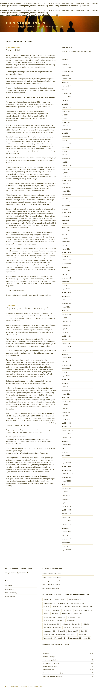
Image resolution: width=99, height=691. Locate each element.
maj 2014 (65, 234)
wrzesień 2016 (66, 158)
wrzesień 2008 (66, 477)
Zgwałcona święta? (53, 581)
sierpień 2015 (66, 191)
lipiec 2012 (65, 310)
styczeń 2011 (66, 376)
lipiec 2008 (65, 484)
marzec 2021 (66, 64)
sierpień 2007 (66, 524)
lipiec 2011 (65, 354)
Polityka (76, 624)
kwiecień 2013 (66, 278)
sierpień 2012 (66, 307)
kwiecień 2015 (66, 202)
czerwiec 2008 (66, 488)
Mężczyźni (71, 620)
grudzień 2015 (66, 180)
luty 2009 (65, 459)
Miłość (60, 620)
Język (47, 613)
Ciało (47, 606)
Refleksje (77, 627)
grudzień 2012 (66, 292)
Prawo (67, 627)
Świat (87, 638)
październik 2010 (67, 387)
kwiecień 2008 (66, 495)
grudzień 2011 (66, 336)
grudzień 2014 (66, 213)
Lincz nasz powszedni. (53, 588)
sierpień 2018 (66, 100)
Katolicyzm (67, 613)
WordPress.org (10, 596)
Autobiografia (49, 603)
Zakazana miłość (74, 638)
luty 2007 (65, 546)
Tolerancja (71, 634)
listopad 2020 (66, 68)
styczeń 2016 (66, 176)
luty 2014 (65, 245)
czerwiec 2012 (66, 314)
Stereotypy (49, 634)
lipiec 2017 (65, 133)
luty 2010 (65, 416)
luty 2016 (65, 173)
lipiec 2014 (65, 227)
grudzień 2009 (66, 423)
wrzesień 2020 (66, 75)
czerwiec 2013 (66, 271)
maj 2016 (65, 162)
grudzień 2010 (66, 379)
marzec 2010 (66, 412)
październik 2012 (67, 300)
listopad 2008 (66, 470)
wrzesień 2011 (66, 347)
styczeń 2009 (66, 463)
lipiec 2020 (65, 82)
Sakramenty (73, 631)
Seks (84, 631)
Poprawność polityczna (52, 627)
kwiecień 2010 (66, 408)
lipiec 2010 (65, 397)
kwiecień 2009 (66, 452)
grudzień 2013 (66, 253)
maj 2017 (64, 140)
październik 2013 (67, 260)
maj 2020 (65, 89)
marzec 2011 (66, 368)
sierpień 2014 (66, 223)
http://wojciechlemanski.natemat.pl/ (28, 432)
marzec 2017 (66, 147)
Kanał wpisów (9, 589)
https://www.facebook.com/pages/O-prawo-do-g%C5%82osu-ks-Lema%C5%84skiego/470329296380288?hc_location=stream (28, 441)
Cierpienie (56, 606)
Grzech (78, 610)
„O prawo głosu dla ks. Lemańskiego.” (27, 308)
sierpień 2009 (66, 437)
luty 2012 (64, 329)
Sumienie (60, 634)
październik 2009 (67, 430)
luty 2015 (65, 209)
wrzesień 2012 (66, 303)
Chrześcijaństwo (77, 603)
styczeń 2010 (66, 419)
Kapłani (55, 613)
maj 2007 (65, 535)
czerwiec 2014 (66, 231)
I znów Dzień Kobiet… (55, 573)
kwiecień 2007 (66, 539)
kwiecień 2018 (66, 107)
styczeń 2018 (66, 118)
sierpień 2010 (66, 394)
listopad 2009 (66, 426)
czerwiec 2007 (66, 532)
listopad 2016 (66, 155)
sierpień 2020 (66, 78)
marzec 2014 (66, 242)
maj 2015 (65, 198)
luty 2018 (65, 115)
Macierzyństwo (73, 617)
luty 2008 (65, 503)
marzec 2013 (66, 281)
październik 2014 (67, 216)
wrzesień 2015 (66, 187)
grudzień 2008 (66, 466)
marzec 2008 (66, 499)
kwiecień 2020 (66, 93)
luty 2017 (64, 151)
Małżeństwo (49, 620)
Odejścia (66, 624)
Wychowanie (59, 638)
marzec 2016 (66, 169)
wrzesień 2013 (66, 263)
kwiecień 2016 (66, 165)
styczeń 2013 (66, 289)
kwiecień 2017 (66, 144)
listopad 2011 (66, 339)
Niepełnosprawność (51, 624)
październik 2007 (67, 517)
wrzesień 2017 (66, 129)
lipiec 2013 (65, 267)
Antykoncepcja (75, 599)
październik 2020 (67, 71)
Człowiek (76, 606)
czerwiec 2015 (66, 194)
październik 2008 (67, 474)
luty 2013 (64, 285)
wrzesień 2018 (66, 97)
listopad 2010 (66, 383)
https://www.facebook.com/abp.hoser (26, 453)
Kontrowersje (49, 617)
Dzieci (47, 610)
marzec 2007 (66, 542)
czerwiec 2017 (66, 136)
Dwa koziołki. (13, 50)
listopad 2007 (66, 513)
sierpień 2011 (66, 350)
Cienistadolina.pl (26, 23)
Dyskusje (87, 606)
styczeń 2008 (66, 506)
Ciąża (67, 606)
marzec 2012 (66, 325)
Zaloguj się (8, 585)
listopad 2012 (66, 296)
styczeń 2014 (66, 249)
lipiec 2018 (65, 104)
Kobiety (78, 613)
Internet (88, 610)
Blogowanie (63, 603)
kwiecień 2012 (66, 321)
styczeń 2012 (66, 332)
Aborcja (47, 599)
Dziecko (57, 610)
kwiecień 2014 (66, 238)
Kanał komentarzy (11, 593)
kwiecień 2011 (66, 365)
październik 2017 (67, 126)
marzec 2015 (66, 205)
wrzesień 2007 (66, 521)
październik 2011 (67, 343)
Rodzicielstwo (49, 631)
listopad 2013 (66, 256)
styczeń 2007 (66, 550)
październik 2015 (67, 184)
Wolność (48, 638)
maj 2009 (65, 448)
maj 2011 (64, 361)
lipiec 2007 (65, 528)
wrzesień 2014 (66, 220)
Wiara (82, 634)
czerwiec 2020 (66, 86)
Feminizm (67, 610)
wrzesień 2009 (66, 434)
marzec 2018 (66, 111)
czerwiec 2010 (66, 401)
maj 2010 (65, 405)
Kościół (61, 617)
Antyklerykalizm (60, 599)
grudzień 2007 (66, 510)
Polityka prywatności (11, 686)
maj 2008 (65, 492)
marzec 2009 (66, 455)
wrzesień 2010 (66, 390)
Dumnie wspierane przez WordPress (31, 686)
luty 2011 (64, 372)
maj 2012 (64, 318)
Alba (43, 588)
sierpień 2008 (66, 481)
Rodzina (62, 631)
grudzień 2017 (66, 122)
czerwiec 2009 (66, 445)
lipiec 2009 (65, 441)
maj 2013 (64, 274)
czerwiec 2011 (66, 358)
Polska (86, 624)
